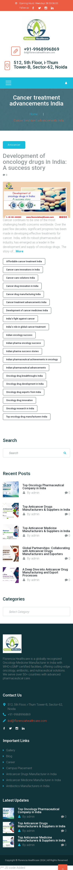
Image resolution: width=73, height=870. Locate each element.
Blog (9, 756)
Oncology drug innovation (19, 400)
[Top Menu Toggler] (8, 83)
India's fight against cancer (20, 318)
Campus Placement (19, 768)
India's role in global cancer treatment (26, 327)
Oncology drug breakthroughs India (24, 376)
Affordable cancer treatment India (24, 261)
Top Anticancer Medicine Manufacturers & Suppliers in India (46, 529)
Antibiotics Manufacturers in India (27, 786)
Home (34, 114)
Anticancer (14, 144)
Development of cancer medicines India (27, 310)
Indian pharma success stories (22, 351)
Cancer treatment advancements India (26, 302)
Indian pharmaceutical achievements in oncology (32, 359)
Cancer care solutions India (20, 278)
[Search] (64, 453)
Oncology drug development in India (25, 384)
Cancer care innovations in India (23, 269)
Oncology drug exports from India (23, 392)
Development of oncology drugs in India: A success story (35, 161)
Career (10, 762)
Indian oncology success (19, 335)
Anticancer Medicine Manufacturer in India (33, 780)
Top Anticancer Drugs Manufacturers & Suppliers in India (46, 508)
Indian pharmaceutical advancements (26, 367)
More (19, 251)
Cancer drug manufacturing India (23, 294)
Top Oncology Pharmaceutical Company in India (43, 486)
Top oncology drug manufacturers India (26, 416)
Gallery (10, 750)
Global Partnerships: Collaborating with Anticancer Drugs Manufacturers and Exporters (46, 551)
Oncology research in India (20, 408)
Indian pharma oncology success (23, 343)
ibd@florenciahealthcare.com (27, 721)
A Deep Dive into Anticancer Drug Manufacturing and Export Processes (45, 572)
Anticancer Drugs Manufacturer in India (31, 774)
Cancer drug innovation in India (22, 286)
